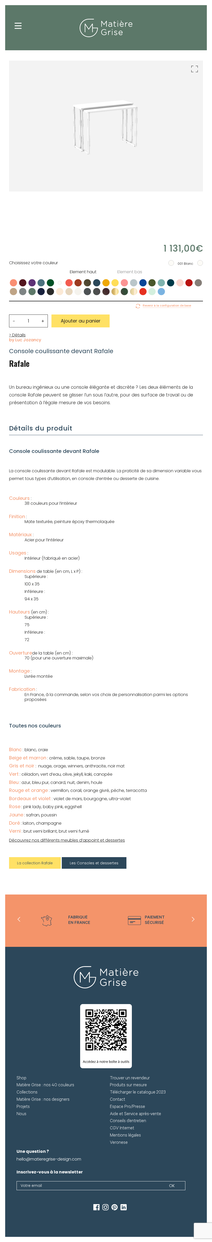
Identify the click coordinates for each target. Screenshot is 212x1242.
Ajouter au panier (81, 321)
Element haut (83, 272)
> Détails (17, 335)
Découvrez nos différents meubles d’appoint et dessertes (67, 840)
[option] (65, 920)
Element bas (129, 272)
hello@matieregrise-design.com (49, 1159)
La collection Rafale (35, 863)
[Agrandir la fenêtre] (194, 68)
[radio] (13, 283)
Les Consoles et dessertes (94, 863)
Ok (172, 1186)
